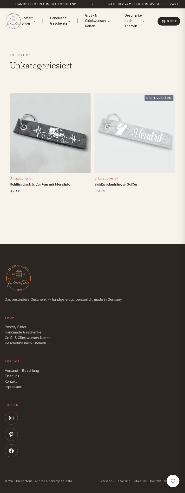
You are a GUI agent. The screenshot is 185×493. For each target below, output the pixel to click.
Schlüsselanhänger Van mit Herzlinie (40, 184)
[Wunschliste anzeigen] (173, 481)
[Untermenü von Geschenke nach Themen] (144, 21)
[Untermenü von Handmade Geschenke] (69, 21)
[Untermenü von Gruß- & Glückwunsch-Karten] (109, 21)
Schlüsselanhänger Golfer (115, 184)
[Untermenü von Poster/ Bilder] (34, 21)
